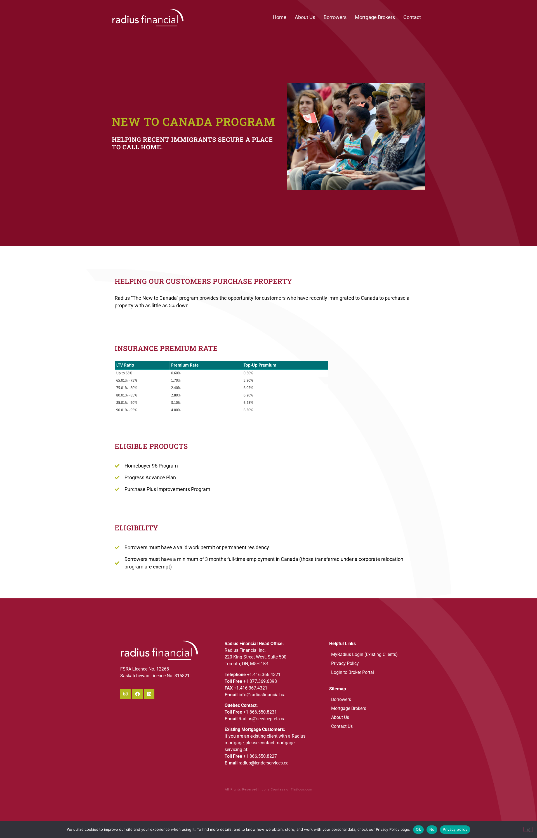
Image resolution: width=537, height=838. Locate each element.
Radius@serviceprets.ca (262, 718)
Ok (418, 829)
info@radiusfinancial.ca (262, 694)
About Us (305, 17)
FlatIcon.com (301, 789)
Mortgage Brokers (375, 17)
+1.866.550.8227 (260, 756)
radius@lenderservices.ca (264, 763)
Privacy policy (455, 829)
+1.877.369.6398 (260, 681)
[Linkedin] (149, 694)
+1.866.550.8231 (260, 712)
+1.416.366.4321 (264, 674)
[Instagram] (125, 694)
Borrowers (335, 17)
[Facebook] (137, 694)
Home (279, 17)
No (432, 829)
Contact (412, 17)
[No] (528, 829)
